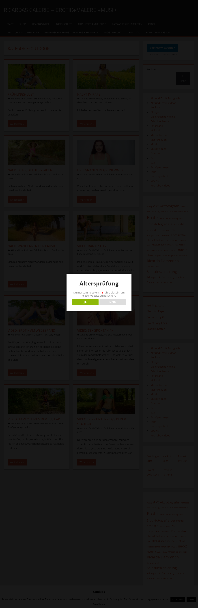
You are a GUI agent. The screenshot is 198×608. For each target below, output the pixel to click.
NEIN (112, 302)
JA (85, 302)
